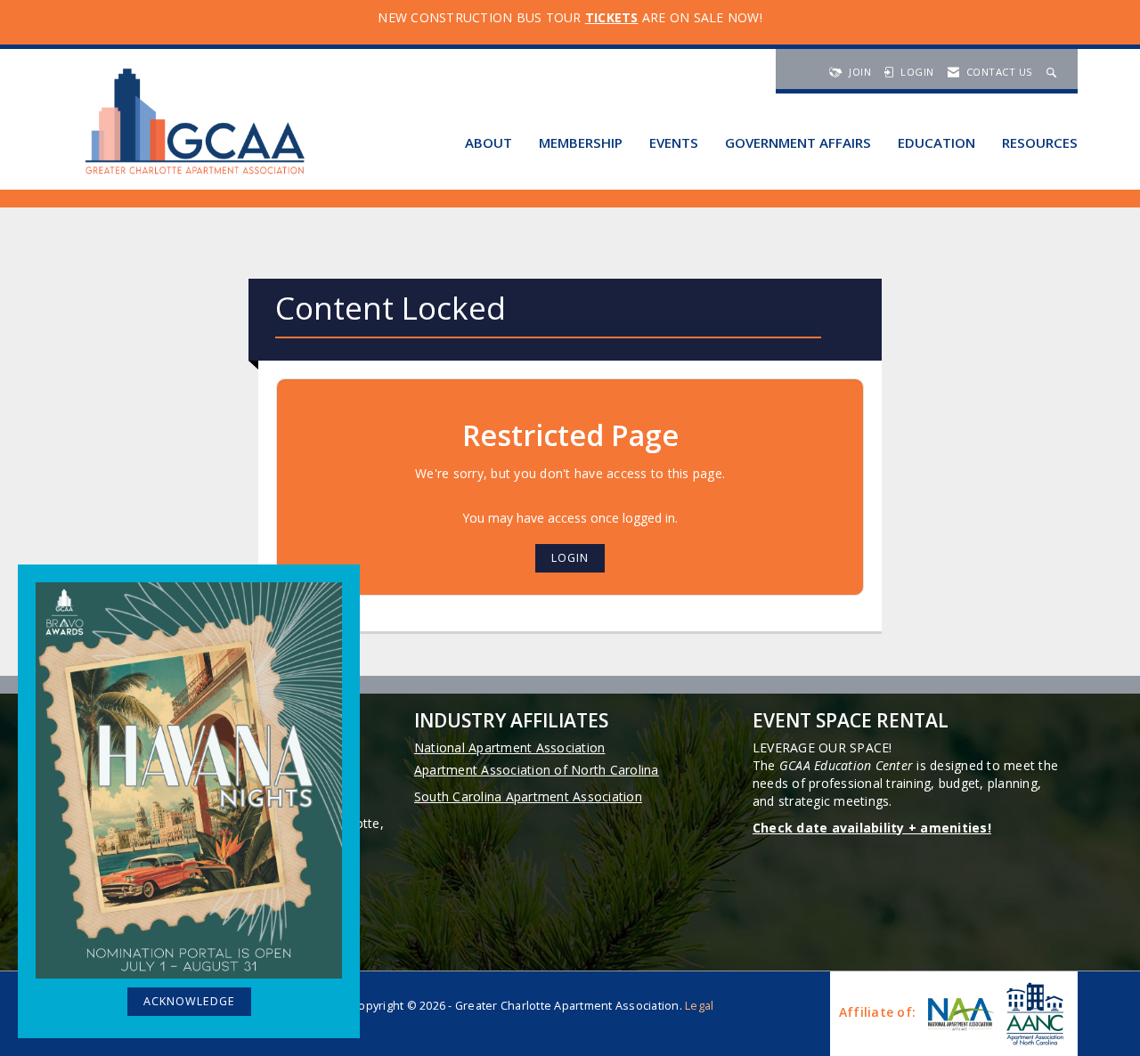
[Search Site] (1053, 71)
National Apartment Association (510, 747)
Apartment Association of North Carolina (536, 769)
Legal (699, 1005)
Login (570, 557)
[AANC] (1033, 1013)
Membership (581, 142)
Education (936, 142)
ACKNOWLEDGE (189, 1001)
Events (673, 142)
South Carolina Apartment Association (528, 796)
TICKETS (612, 17)
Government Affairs (798, 142)
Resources (1040, 142)
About (488, 142)
